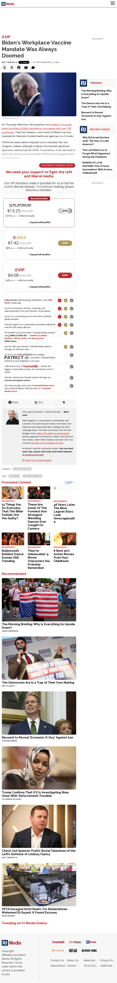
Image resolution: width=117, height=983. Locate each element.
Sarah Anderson (10, 631)
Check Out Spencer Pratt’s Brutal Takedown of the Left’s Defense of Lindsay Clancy (39, 852)
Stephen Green (9, 741)
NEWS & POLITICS (22, 469)
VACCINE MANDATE (32, 476)
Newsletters (58, 965)
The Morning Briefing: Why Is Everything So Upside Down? (38, 625)
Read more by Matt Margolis (38, 460)
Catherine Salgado (11, 799)
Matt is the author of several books (53, 433)
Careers (71, 965)
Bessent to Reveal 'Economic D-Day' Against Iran (37, 737)
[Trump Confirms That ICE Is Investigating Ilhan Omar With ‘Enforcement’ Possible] (39, 767)
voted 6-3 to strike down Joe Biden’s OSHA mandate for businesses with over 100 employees (36, 128)
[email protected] (34, 454)
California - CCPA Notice (107, 965)
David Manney (8, 916)
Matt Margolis (9, 62)
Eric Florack (8, 686)
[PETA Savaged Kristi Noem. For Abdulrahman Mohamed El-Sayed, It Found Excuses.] (39, 884)
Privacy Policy (107, 960)
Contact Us (57, 960)
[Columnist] (13, 417)
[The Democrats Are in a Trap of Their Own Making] (39, 658)
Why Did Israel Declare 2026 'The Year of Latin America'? (95, 141)
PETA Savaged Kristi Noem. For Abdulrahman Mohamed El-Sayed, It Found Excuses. (34, 910)
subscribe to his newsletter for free (47, 443)
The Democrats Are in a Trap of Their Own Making (38, 682)
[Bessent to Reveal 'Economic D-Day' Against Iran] (39, 713)
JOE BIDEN (14, 476)
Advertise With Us (91, 960)
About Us (73, 960)
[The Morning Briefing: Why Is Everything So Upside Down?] (39, 599)
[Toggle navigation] (113, 3)
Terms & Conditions (91, 965)
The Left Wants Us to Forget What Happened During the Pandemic (96, 153)
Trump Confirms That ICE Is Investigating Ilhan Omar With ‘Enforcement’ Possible (35, 794)
